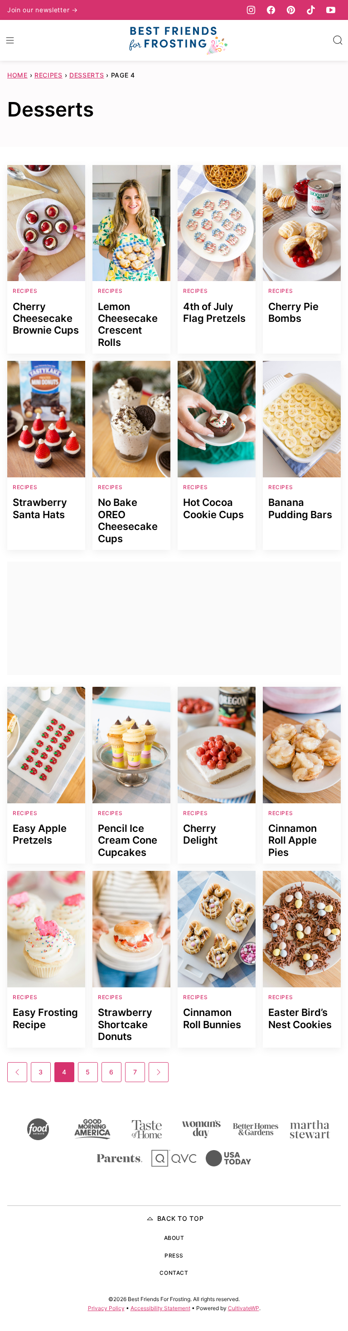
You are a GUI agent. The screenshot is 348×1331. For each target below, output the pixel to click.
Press (174, 1255)
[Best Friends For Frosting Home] (177, 40)
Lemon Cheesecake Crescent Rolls (128, 324)
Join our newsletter (39, 10)
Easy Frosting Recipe (45, 1018)
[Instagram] (251, 10)
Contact (174, 1272)
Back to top (180, 1218)
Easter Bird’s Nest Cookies (300, 1018)
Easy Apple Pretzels (40, 834)
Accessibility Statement (160, 1308)
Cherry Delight (200, 834)
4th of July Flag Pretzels (214, 312)
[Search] (338, 40)
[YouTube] (331, 10)
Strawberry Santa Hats (40, 508)
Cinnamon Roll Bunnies (212, 1018)
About (174, 1237)
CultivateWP (243, 1308)
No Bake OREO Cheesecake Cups (128, 520)
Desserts (86, 75)
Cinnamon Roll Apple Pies (292, 840)
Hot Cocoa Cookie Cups (213, 508)
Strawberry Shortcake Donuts (125, 1024)
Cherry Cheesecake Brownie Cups (46, 318)
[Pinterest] (291, 10)
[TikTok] (311, 10)
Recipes (48, 75)
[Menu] (10, 40)
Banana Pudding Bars (300, 508)
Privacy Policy (106, 1308)
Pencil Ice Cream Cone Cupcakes (127, 840)
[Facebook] (271, 10)
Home (17, 75)
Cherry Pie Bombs (293, 312)
